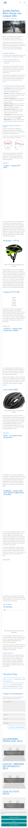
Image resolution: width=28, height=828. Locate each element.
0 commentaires (13, 18)
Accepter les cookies (14, 817)
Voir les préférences (14, 825)
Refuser (14, 821)
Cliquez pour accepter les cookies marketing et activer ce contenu (14, 752)
